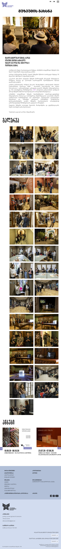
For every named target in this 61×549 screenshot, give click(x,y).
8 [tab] (42, 458)
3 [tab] (30, 458)
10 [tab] (47, 458)
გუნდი (6, 482)
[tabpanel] (20, 441)
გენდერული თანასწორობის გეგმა (43, 481)
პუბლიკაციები (9, 475)
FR (50, 1)
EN (54, 1)
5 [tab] (35, 458)
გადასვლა (54, 535)
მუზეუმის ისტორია (10, 484)
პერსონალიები (9, 488)
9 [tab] (45, 458)
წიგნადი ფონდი (9, 477)
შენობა (6, 486)
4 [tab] (33, 458)
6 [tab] (37, 458)
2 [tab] (28, 458)
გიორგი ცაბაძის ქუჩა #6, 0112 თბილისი (12, 516)
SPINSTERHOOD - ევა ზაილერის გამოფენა (17, 453)
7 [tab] (40, 458)
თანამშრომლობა (10, 490)
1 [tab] (26, 458)
